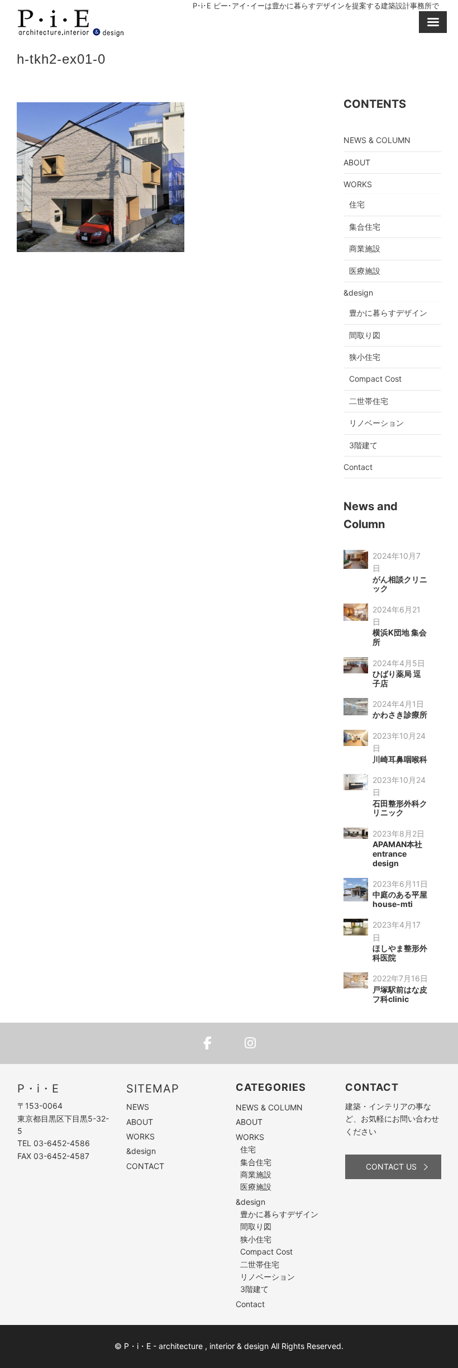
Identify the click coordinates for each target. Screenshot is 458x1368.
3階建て (363, 445)
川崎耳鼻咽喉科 (400, 759)
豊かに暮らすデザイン (388, 312)
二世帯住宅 (368, 401)
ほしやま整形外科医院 (400, 952)
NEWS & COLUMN (377, 140)
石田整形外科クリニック (400, 808)
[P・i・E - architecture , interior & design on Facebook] (207, 1043)
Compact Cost (375, 378)
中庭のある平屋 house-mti (400, 899)
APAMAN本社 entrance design (397, 853)
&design (358, 292)
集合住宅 (364, 226)
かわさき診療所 (400, 714)
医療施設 (364, 271)
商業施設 (364, 248)
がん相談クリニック (400, 583)
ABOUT (357, 162)
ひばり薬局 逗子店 (397, 678)
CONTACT (145, 1166)
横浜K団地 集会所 (400, 637)
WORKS (358, 184)
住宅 (357, 204)
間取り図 (364, 335)
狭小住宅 (364, 357)
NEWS (137, 1107)
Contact (358, 467)
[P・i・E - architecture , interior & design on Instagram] (250, 1043)
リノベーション (376, 423)
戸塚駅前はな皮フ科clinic (400, 994)
